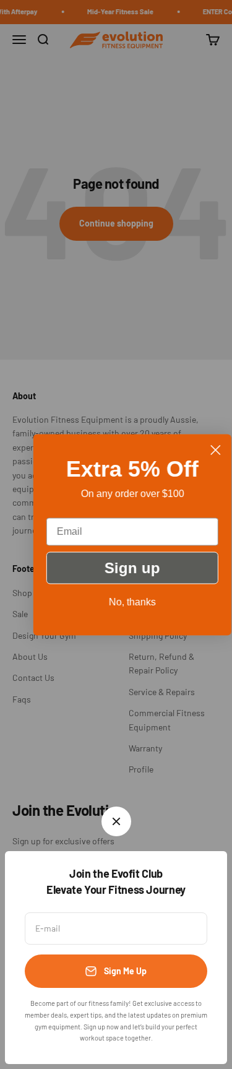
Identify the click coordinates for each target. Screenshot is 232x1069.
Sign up (120, 567)
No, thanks (120, 601)
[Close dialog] (204, 450)
